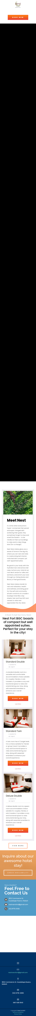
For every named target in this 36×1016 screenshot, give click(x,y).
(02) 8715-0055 (14, 909)
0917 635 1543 (18, 1003)
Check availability (18, 872)
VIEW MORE (18, 845)
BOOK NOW (18, 17)
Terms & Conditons (18, 1012)
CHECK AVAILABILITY (17, 54)
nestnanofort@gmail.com (18, 904)
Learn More (18, 704)
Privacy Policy (18, 1014)
